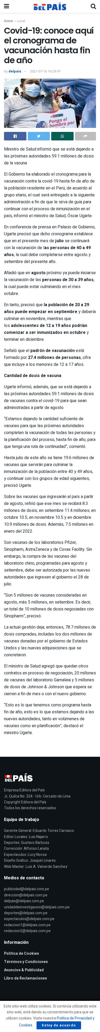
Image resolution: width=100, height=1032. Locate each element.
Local (21, 21)
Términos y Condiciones (26, 962)
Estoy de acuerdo (59, 1025)
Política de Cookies (21, 953)
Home (8, 21)
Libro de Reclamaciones (25, 978)
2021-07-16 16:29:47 (45, 71)
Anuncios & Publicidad (24, 970)
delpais (15, 71)
